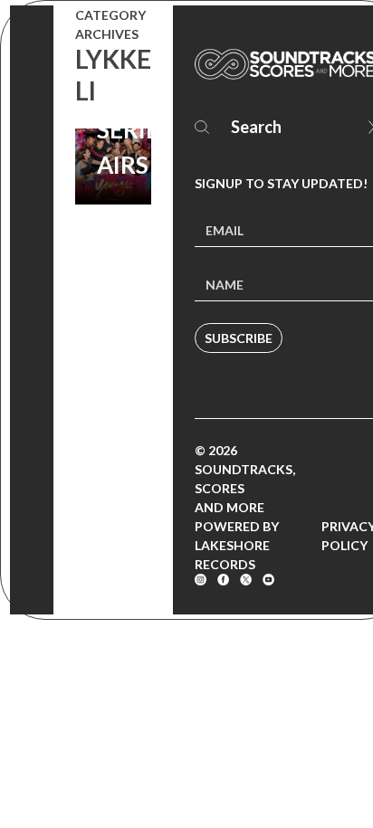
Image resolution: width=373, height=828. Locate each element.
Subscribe (239, 338)
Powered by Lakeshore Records (237, 545)
